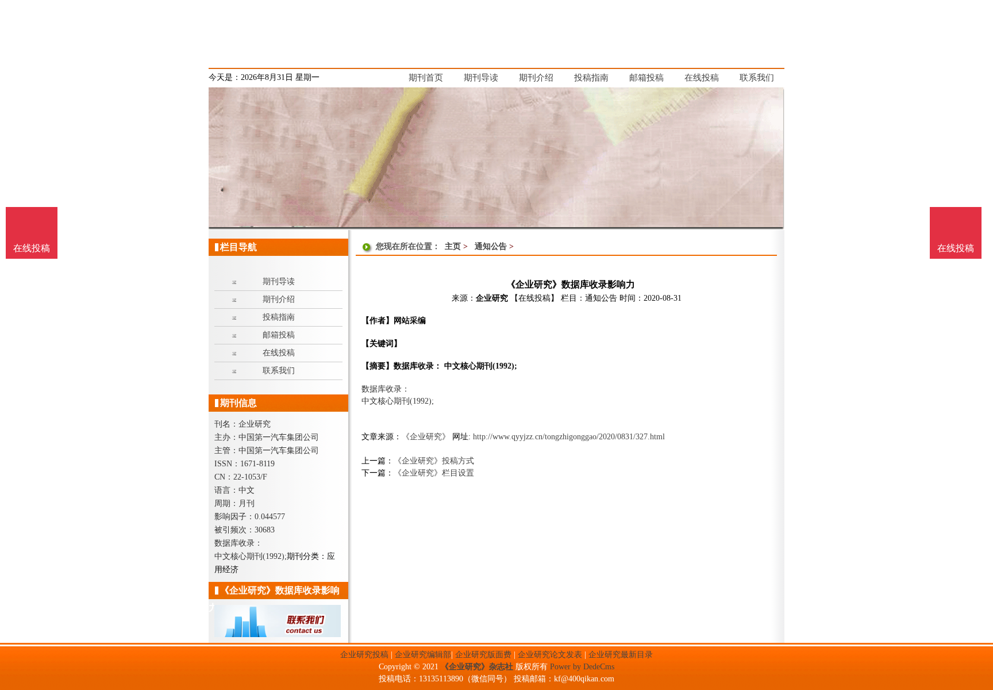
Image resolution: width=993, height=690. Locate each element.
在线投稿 (955, 248)
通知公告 (491, 246)
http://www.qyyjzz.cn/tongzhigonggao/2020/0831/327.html (569, 436)
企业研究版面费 (483, 654)
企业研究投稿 (364, 654)
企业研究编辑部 (423, 654)
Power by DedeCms (582, 666)
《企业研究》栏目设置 (434, 473)
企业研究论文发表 (550, 654)
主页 (453, 246)
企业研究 (492, 298)
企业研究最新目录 (620, 654)
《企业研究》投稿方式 (434, 461)
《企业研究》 (426, 436)
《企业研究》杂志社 (477, 666)
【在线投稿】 (534, 298)
